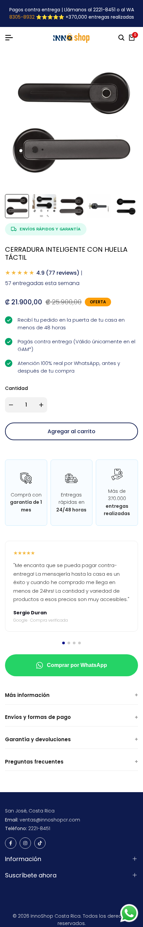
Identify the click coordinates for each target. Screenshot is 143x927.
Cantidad (16, 388)
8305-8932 (22, 17)
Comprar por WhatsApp (77, 665)
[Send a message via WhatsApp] (129, 913)
